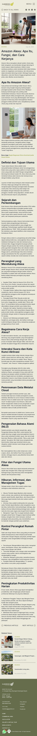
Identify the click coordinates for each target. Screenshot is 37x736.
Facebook (22, 709)
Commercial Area (7, 716)
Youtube (22, 706)
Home (3, 713)
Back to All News (11, 10)
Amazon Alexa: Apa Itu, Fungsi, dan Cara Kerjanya (17, 55)
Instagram (22, 704)
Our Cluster (6, 719)
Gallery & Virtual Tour (9, 722)
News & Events (6, 725)
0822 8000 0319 (6, 703)
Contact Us (6, 728)
